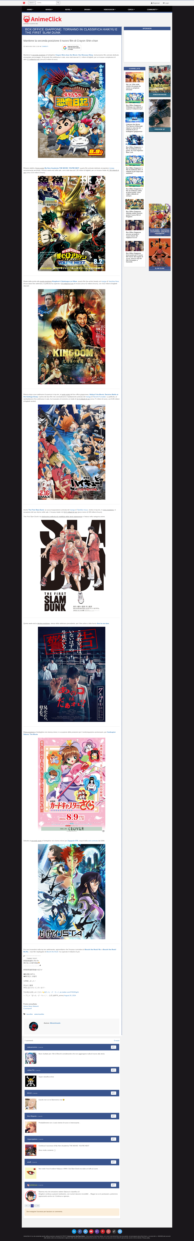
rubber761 (31, 1070)
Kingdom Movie (159, 94)
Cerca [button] (130, 9)
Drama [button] (87, 9)
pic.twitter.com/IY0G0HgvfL (69, 992)
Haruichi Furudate (99, 397)
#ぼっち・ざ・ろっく (51, 992)
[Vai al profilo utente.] (33, 1026)
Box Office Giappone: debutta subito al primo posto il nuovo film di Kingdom (134, 214)
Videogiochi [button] (109, 9)
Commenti (44, 46)
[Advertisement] (122, 20)
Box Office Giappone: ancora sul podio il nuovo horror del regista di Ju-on (133, 234)
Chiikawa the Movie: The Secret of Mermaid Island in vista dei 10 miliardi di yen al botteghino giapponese (134, 128)
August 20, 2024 (70, 995)
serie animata (93, 841)
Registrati (156, 3)
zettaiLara (33, 1185)
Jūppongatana (32, 1139)
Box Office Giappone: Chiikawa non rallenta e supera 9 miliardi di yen (134, 107)
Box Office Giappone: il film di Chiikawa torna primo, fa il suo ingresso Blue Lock (134, 149)
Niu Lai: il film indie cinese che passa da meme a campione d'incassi (133, 87)
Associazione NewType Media (76, 1236)
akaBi (29, 1162)
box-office (30, 1014)
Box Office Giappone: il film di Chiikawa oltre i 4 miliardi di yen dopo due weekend (134, 170)
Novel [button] (68, 9)
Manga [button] (49, 9)
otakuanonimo (32, 1047)
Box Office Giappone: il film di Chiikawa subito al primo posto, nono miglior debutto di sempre (134, 192)
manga (111, 168)
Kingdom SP (160, 129)
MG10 (29, 1093)
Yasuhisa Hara (113, 281)
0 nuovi (116, 1040)
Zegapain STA (73, 841)
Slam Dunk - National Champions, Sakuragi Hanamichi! (159, 231)
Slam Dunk (159, 268)
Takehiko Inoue (82, 510)
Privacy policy (146, 1238)
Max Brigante (32, 1116)
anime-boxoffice (39, 1014)
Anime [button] (29, 9)
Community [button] (152, 9)
